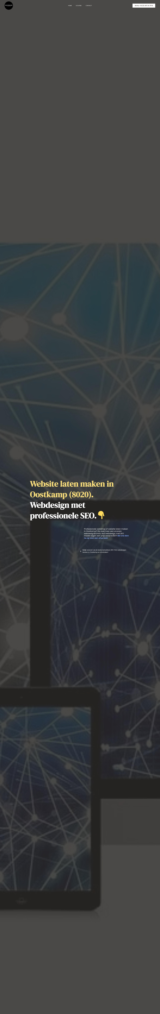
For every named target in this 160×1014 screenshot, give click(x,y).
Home (70, 5)
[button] (143, 5)
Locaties (79, 5)
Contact (89, 5)
